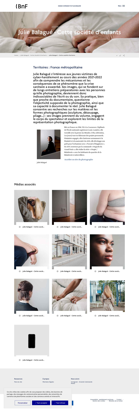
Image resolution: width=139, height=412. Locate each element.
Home (16, 55)
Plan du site (18, 382)
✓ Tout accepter (41, 403)
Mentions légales (48, 382)
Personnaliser (23, 403)
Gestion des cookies (99, 401)
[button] (124, 55)
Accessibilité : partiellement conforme (101, 399)
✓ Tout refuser (59, 403)
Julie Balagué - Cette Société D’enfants (33, 55)
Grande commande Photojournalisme (69, 6)
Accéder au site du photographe (78, 159)
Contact (118, 399)
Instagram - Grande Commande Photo (81, 382)
